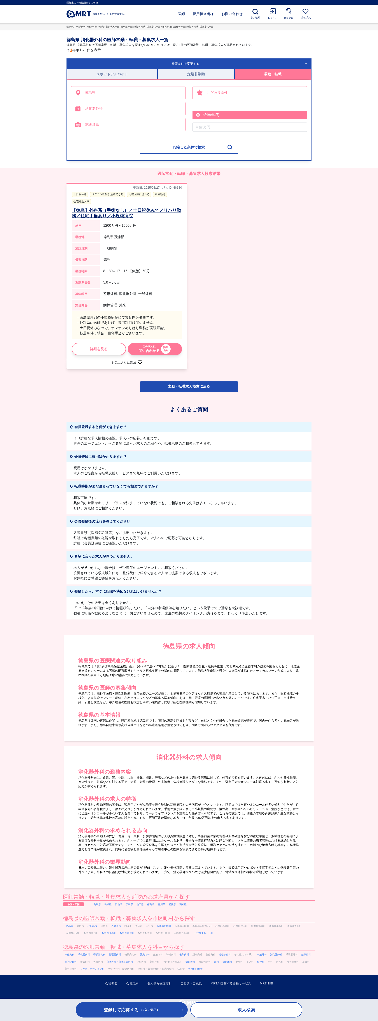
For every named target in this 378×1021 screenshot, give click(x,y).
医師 (181, 14)
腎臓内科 (145, 954)
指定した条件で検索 (189, 147)
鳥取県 (97, 904)
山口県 (140, 904)
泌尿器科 (190, 961)
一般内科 (69, 954)
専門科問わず (195, 968)
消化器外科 (276, 954)
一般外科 (262, 954)
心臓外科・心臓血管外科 (120, 961)
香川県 (161, 904)
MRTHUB (266, 983)
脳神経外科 (71, 961)
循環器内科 (115, 954)
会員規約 (132, 983)
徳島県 (150, 904)
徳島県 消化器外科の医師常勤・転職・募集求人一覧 (187, 26)
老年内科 (184, 954)
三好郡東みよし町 (203, 933)
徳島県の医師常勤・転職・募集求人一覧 (140, 26)
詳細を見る (99, 349)
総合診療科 (225, 954)
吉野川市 (116, 926)
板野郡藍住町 (127, 933)
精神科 (260, 961)
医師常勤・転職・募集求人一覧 (103, 26)
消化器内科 (84, 954)
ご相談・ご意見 (191, 983)
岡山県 (118, 904)
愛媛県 (172, 904)
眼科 (216, 961)
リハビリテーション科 (92, 968)
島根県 (108, 904)
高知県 (183, 904)
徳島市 (69, 926)
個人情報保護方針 (159, 983)
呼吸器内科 (99, 954)
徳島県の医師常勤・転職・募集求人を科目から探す (124, 947)
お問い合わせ (232, 14)
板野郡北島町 (109, 933)
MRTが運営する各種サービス (231, 983)
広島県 (129, 904)
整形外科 (306, 954)
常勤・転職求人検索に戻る (189, 386)
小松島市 (92, 926)
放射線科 (227, 961)
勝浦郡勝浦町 (164, 926)
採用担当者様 (203, 14)
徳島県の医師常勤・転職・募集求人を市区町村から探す (129, 918)
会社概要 (111, 983)
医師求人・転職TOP (76, 26)
